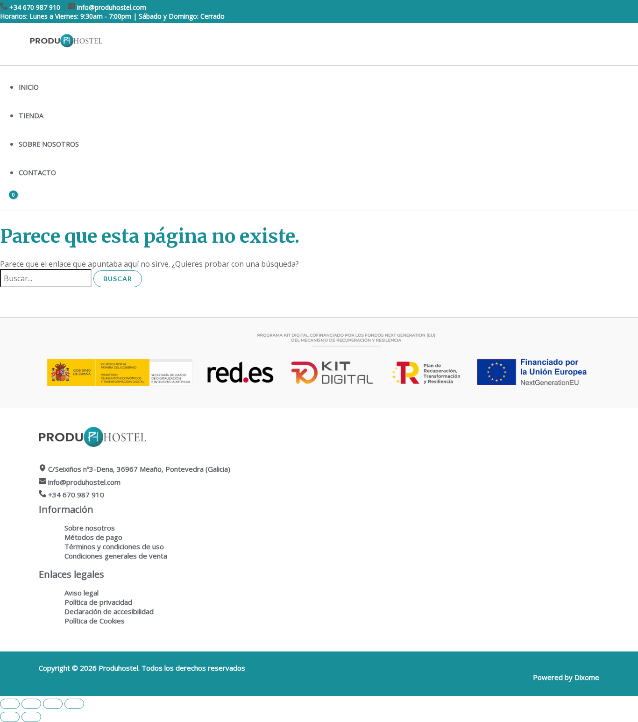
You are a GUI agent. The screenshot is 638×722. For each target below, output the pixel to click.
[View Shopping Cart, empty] (7, 202)
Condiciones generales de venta (115, 555)
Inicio (29, 87)
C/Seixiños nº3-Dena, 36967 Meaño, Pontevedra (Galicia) (139, 469)
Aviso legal (81, 592)
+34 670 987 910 (34, 7)
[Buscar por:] (46, 278)
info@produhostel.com (111, 7)
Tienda (31, 115)
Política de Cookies (94, 620)
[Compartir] (53, 704)
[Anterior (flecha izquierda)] (10, 717)
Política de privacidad (98, 602)
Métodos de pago (93, 537)
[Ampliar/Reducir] (10, 704)
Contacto (37, 172)
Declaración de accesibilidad (109, 611)
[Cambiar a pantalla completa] (31, 704)
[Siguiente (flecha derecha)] (31, 717)
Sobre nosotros (49, 144)
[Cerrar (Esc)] (74, 704)
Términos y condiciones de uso (114, 546)
